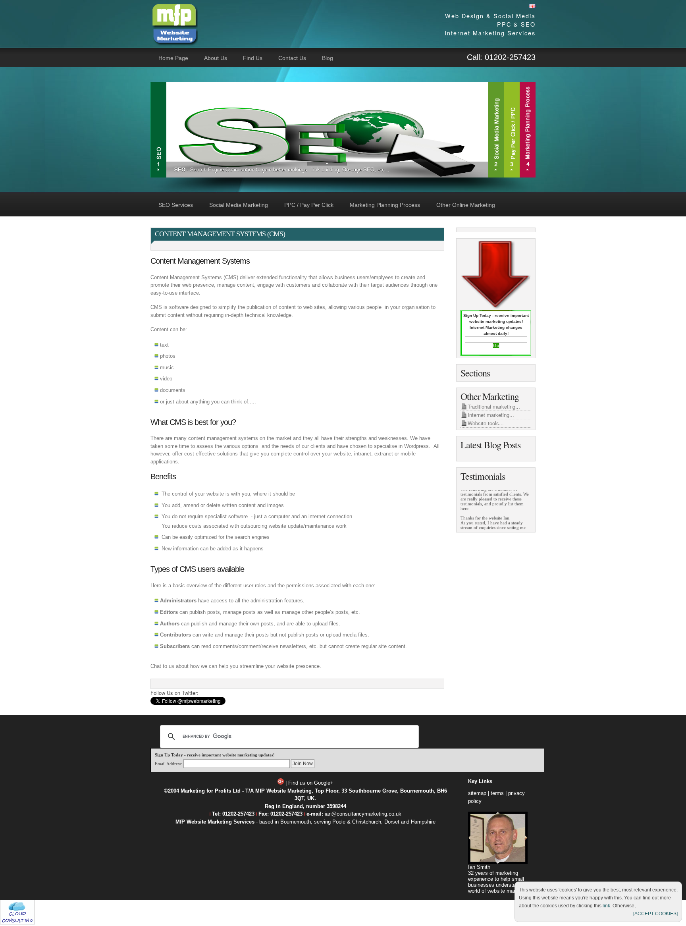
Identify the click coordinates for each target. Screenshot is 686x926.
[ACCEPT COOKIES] (655, 913)
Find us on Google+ (310, 783)
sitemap (477, 793)
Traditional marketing (491, 406)
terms (497, 793)
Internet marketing (488, 415)
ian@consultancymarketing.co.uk (363, 814)
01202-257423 (510, 57)
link (606, 906)
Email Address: (168, 763)
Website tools (483, 423)
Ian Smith (479, 867)
